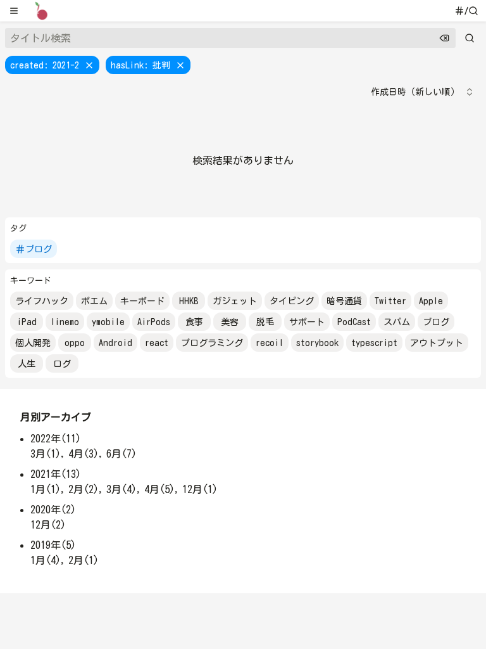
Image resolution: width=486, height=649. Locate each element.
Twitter (390, 301)
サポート (307, 322)
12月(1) (200, 489)
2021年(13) (55, 474)
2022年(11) (55, 439)
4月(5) (159, 489)
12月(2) (48, 525)
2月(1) (83, 560)
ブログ (38, 249)
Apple (431, 301)
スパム (396, 322)
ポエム (94, 301)
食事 (194, 322)
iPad (27, 322)
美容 (230, 322)
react (156, 342)
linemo (65, 322)
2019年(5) (53, 545)
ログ (62, 363)
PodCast (354, 322)
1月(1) (45, 489)
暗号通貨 (344, 301)
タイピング (292, 301)
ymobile (108, 322)
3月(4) (121, 489)
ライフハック (41, 301)
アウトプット (436, 342)
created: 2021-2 (44, 65)
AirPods (153, 322)
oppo (75, 342)
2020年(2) (53, 509)
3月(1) (45, 454)
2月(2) (83, 489)
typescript (374, 342)
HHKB (189, 301)
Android (115, 342)
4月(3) (83, 454)
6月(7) (121, 454)
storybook (317, 342)
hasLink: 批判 (140, 65)
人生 (26, 363)
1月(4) (45, 560)
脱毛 (265, 322)
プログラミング (212, 342)
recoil (270, 342)
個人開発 (33, 342)
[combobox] (422, 91)
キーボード (142, 301)
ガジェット (235, 301)
